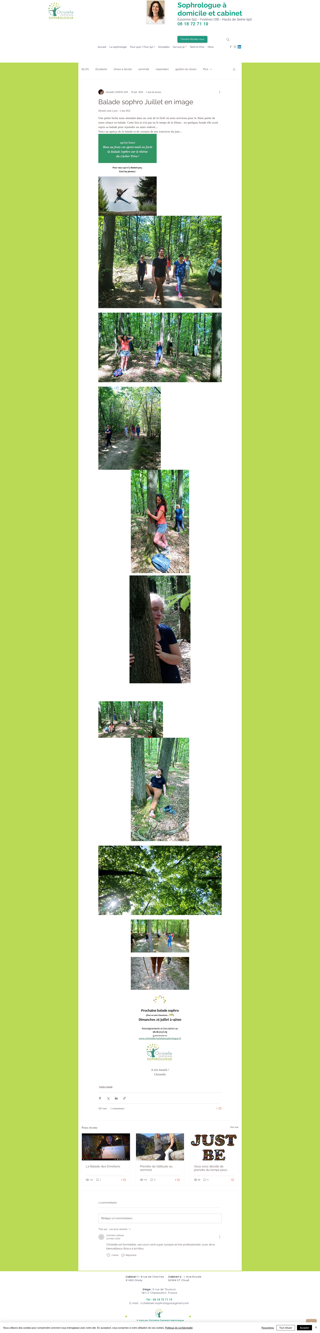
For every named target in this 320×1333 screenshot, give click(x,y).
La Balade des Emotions (103, 1166)
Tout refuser (285, 1327)
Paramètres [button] (268, 1327)
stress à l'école (123, 69)
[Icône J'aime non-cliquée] (108, 1255)
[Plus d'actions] (220, 92)
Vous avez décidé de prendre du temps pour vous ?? (210, 1168)
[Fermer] (316, 1327)
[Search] (228, 39)
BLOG (85, 69)
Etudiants (101, 69)
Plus (205, 69)
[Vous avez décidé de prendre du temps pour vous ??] (214, 1146)
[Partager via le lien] (124, 1098)
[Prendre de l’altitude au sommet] (160, 1146)
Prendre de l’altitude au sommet (156, 1168)
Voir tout (234, 1127)
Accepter (304, 1327)
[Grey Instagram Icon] (235, 46)
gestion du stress (185, 69)
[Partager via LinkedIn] (116, 1098)
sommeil (143, 69)
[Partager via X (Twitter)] (108, 1098)
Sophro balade (105, 1087)
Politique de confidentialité (179, 1327)
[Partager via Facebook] (100, 1098)
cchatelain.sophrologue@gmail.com (164, 1303)
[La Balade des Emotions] (106, 1146)
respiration (162, 69)
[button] (234, 69)
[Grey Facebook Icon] (230, 46)
